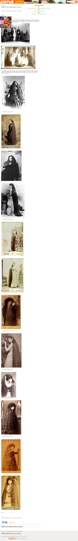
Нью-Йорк (22, 21)
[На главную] (12, 2)
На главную (3, 5)
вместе (29, 70)
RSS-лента (18, 538)
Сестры (8, 512)
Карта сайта (25, 538)
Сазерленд (12, 512)
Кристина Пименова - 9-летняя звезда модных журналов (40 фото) (39, 8)
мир (29, 20)
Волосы (4, 512)
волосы (23, 19)
